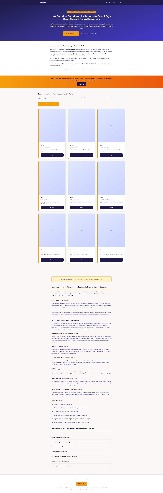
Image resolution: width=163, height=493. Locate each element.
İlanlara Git (81, 84)
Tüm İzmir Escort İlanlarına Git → (48, 103)
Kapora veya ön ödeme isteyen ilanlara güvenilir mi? (64, 466)
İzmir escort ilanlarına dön (81, 279)
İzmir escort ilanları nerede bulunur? (61, 437)
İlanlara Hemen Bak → (71, 33)
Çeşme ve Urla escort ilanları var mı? (60, 461)
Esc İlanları (107, 2)
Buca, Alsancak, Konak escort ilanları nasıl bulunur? (64, 456)
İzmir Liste (43, 2)
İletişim (52, 155)
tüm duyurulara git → (96, 279)
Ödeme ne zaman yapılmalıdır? (59, 451)
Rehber (114, 2)
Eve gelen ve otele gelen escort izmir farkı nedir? (64, 446)
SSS (120, 2)
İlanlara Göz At (81, 483)
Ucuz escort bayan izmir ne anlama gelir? (62, 442)
